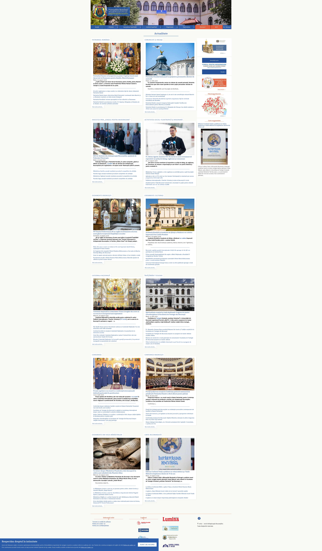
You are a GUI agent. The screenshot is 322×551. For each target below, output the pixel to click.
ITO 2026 (123, 319)
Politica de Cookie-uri (87, 547)
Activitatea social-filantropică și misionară (164, 120)
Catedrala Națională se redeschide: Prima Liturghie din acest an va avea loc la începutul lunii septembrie (116, 313)
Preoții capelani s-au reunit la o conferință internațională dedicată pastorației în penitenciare (114, 392)
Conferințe (97, 355)
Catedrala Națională (101, 275)
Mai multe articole (97, 107)
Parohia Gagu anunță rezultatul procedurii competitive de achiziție (112, 173)
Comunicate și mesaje (154, 40)
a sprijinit (110, 163)
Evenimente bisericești (101, 195)
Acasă (97, 27)
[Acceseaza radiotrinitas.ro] (143, 538)
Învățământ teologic (154, 275)
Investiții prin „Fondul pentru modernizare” (111, 120)
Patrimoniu (186, 27)
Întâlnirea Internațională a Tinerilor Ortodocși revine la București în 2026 (167, 180)
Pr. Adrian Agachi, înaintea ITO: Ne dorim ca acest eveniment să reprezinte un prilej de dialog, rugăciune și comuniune (169, 158)
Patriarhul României (101, 40)
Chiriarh (111, 27)
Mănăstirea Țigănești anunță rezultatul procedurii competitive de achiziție (115, 176)
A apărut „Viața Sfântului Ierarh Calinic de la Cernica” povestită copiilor (167, 491)
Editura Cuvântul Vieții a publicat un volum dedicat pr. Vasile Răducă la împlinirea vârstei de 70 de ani (168, 473)
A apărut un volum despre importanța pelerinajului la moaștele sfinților (167, 498)
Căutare (227, 27)
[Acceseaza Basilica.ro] (143, 523)
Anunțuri (203, 27)
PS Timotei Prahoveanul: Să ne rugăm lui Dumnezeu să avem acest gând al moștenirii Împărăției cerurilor (115, 233)
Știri (216, 27)
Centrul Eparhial (151, 27)
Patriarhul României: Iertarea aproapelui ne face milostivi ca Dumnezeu (114, 99)
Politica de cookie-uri (98, 524)
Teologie (158, 318)
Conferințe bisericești (154, 355)
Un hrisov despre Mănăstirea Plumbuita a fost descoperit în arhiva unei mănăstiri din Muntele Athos (114, 472)
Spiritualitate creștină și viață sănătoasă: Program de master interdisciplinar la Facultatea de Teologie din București (168, 313)
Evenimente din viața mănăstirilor (107, 435)
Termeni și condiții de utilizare (101, 522)
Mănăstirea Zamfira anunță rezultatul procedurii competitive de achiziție (114, 171)
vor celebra (183, 238)
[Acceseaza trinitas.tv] (143, 530)
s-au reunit (134, 396)
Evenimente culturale (154, 195)
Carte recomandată (153, 435)
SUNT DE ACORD (147, 544)
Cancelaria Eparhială (130, 27)
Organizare (169, 27)
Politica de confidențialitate (100, 525)
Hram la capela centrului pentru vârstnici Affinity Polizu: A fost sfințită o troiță (116, 255)
